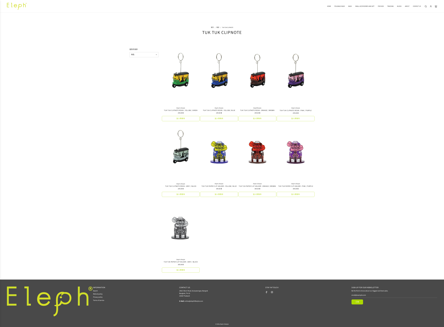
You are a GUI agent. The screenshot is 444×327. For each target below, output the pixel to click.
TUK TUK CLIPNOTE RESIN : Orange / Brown (257, 110)
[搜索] (425, 6)
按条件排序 (134, 49)
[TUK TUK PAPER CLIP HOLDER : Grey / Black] (181, 228)
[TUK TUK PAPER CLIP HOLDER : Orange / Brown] (257, 152)
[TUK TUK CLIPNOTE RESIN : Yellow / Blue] (219, 77)
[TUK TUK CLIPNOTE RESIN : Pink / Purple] (295, 77)
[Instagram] (271, 292)
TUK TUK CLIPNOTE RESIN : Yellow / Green (180, 110)
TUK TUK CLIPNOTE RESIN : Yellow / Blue (219, 110)
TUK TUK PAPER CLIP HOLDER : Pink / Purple (295, 186)
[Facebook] (266, 292)
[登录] (430, 6)
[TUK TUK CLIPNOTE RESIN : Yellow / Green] (181, 77)
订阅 (357, 302)
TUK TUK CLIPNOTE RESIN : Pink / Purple (296, 110)
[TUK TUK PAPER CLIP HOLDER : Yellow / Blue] (219, 152)
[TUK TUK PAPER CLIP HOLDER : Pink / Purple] (295, 152)
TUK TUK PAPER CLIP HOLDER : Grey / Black (181, 262)
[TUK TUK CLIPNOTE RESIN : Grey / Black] (181, 152)
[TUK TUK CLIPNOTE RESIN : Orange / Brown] (257, 77)
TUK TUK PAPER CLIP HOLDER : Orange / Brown (257, 186)
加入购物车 (180, 118)
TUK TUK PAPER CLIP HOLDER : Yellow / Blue (219, 186)
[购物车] (435, 6)
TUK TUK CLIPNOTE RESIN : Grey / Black (180, 186)
